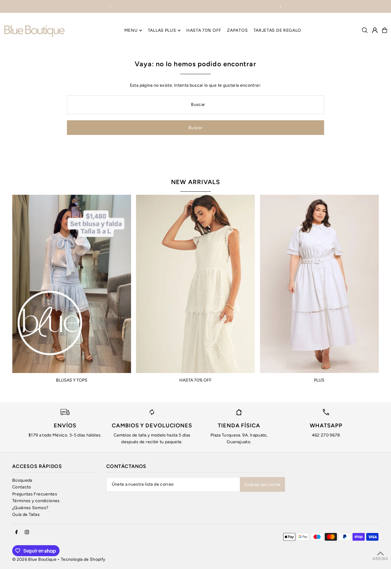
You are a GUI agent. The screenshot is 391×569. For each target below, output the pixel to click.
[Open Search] (364, 30)
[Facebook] (16, 532)
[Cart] (384, 30)
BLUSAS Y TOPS (71, 380)
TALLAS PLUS (162, 30)
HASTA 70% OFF (195, 380)
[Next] (280, 6)
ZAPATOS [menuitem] (237, 30)
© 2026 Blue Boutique (34, 559)
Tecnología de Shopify (83, 559)
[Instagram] (27, 532)
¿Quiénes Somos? (30, 507)
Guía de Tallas (26, 514)
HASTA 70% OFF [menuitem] (203, 30)
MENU (131, 30)
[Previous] (111, 6)
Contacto (21, 487)
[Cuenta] (375, 30)
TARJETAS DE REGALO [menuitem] (277, 30)
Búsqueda (22, 480)
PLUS (319, 380)
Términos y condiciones (36, 500)
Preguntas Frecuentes (34, 494)
